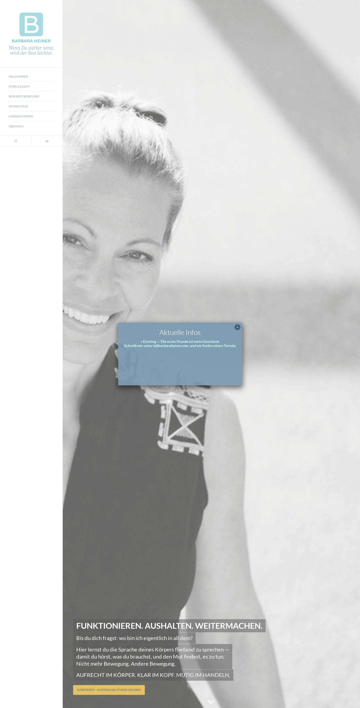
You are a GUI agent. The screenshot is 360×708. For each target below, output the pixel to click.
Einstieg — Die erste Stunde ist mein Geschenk (181, 341)
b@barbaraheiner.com (170, 345)
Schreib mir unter (138, 345)
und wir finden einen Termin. (212, 345)
